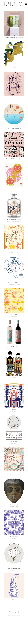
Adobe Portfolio (16, 615)
